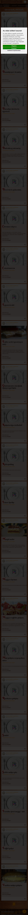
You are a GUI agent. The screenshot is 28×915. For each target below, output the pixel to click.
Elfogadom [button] (14, 45)
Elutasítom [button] (14, 48)
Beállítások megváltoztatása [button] (14, 50)
